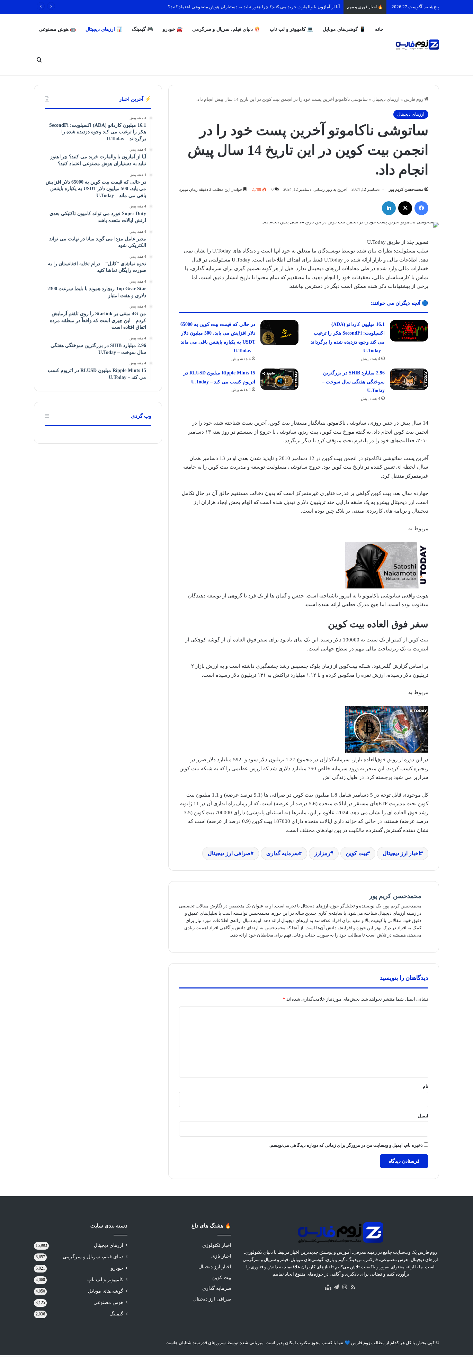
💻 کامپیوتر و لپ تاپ (291, 29)
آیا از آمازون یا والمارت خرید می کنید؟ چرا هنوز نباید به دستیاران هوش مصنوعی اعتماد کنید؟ (254, 6)
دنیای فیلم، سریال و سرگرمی (93, 1256)
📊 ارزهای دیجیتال (104, 29)
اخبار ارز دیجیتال (401, 853)
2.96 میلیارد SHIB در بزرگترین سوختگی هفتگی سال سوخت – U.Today (353, 381)
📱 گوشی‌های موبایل (344, 29)
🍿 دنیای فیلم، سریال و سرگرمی (226, 29)
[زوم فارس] (417, 44)
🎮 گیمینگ (142, 29)
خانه (379, 29)
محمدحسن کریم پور (406, 189)
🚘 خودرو (172, 29)
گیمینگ (116, 1313)
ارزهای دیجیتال (386, 99)
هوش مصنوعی (108, 1302)
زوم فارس (414, 99)
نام (425, 1086)
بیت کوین (356, 853)
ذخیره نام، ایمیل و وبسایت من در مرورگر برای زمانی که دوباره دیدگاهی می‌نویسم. (346, 1145)
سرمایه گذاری (282, 853)
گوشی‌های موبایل (105, 1291)
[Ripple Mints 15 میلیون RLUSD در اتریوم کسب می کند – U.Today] (279, 379)
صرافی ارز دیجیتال (229, 853)
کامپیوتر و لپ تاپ (105, 1279)
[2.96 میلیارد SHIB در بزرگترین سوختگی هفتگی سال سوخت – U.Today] (409, 379)
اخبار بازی (221, 1256)
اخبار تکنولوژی (216, 1245)
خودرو (117, 1268)
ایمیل (423, 1115)
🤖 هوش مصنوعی (57, 29)
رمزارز (322, 853)
